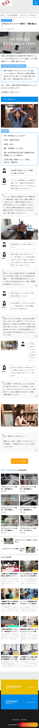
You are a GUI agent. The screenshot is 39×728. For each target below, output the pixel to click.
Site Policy (24, 719)
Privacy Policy (16, 719)
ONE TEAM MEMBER (7, 20)
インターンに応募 (19, 461)
